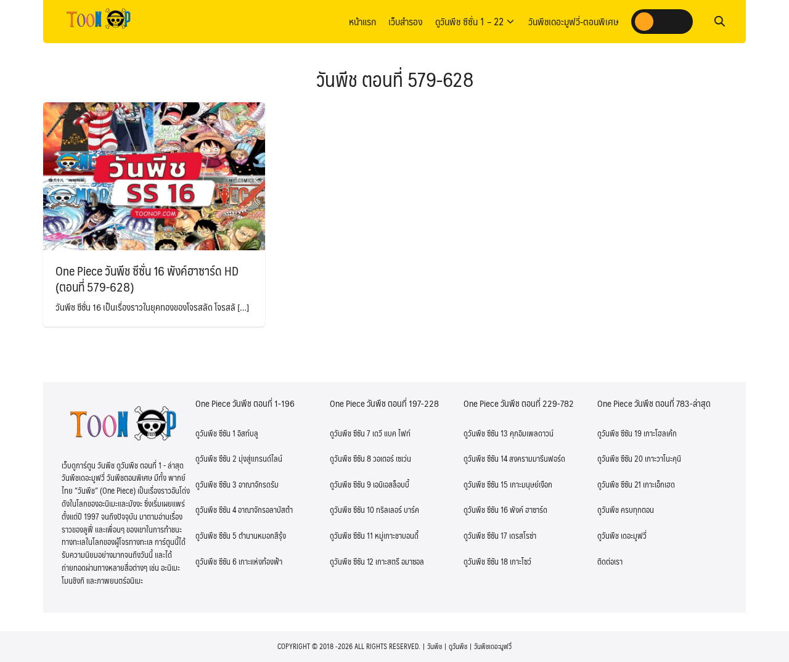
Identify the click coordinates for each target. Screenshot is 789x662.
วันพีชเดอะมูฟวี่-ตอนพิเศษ (573, 21)
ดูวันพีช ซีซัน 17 (485, 535)
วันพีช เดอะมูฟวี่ (622, 535)
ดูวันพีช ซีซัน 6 (216, 561)
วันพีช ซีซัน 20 (620, 458)
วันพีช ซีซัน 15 (486, 484)
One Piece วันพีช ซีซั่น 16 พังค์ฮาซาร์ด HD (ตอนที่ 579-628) (147, 278)
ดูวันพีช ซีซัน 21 (619, 484)
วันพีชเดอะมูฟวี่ (493, 646)
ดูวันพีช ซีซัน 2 (216, 458)
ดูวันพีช (458, 646)
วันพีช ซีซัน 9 (350, 484)
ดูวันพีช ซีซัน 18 (486, 561)
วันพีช (434, 646)
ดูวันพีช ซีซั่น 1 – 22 (469, 21)
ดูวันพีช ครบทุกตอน (625, 510)
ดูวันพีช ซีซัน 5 (216, 535)
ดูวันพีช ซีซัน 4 (215, 510)
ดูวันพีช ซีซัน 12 (352, 561)
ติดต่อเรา (610, 561)
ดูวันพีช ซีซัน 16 (486, 510)
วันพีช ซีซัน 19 (619, 433)
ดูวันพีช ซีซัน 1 (215, 433)
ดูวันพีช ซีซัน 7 (350, 433)
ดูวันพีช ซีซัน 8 (350, 458)
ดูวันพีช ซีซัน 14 (485, 458)
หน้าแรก (362, 21)
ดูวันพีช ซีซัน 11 (351, 535)
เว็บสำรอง (405, 21)
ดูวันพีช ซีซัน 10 (352, 510)
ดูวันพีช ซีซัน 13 (486, 433)
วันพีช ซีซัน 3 (216, 484)
